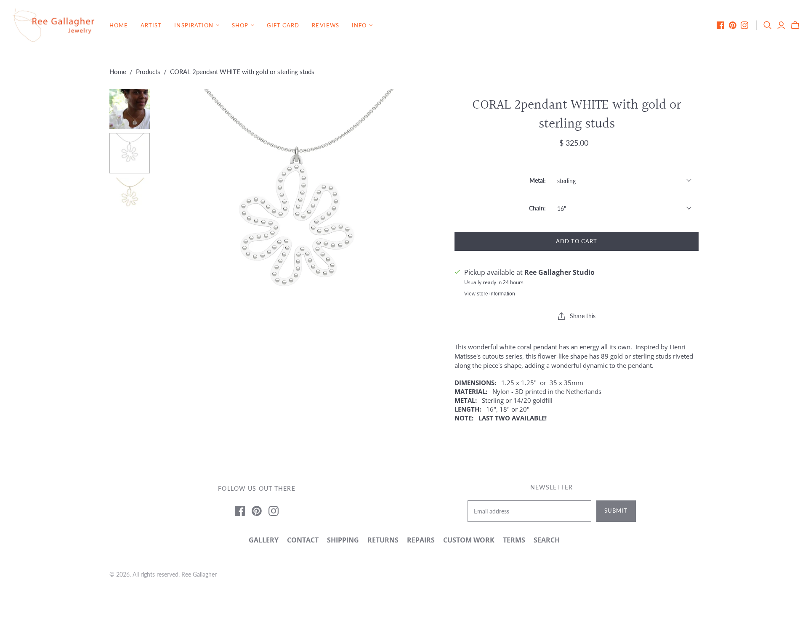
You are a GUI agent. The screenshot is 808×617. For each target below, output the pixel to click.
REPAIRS (421, 540)
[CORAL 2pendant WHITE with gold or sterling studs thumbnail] (129, 109)
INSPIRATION (193, 25)
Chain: (537, 208)
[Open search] (767, 25)
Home (117, 71)
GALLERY (264, 540)
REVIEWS (325, 25)
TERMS (514, 540)
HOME (118, 25)
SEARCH (547, 540)
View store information (489, 294)
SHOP (240, 25)
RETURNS (383, 540)
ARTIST (151, 25)
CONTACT (303, 540)
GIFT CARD (283, 25)
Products (148, 71)
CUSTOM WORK (468, 540)
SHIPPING (343, 540)
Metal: (537, 180)
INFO (359, 25)
